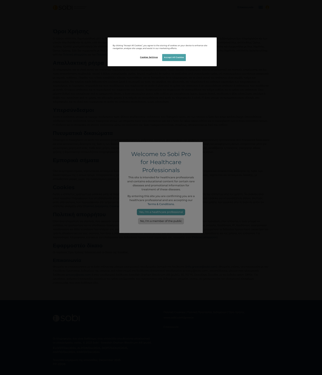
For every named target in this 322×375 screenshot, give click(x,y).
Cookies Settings (149, 57)
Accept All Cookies (174, 57)
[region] (162, 51)
